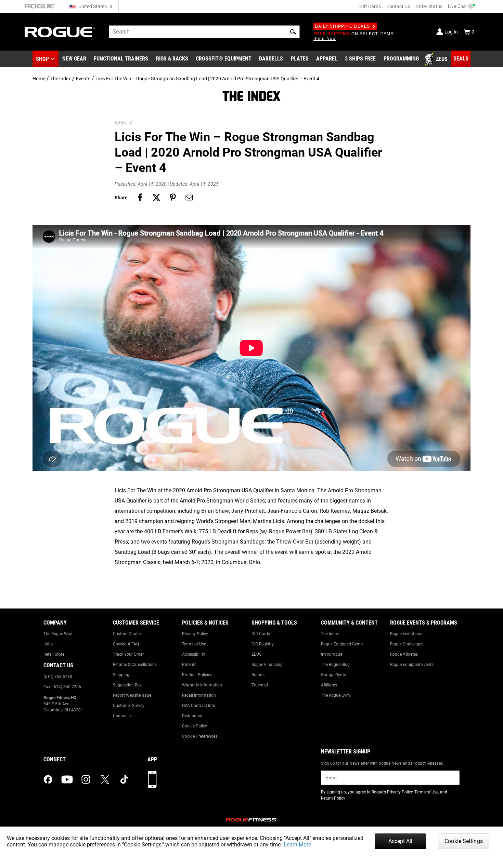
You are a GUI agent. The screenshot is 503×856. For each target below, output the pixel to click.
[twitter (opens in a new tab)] (105, 779)
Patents (189, 664)
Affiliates (329, 685)
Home (39, 78)
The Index (60, 78)
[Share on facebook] (140, 197)
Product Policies (197, 674)
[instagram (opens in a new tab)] (85, 779)
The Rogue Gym (335, 695)
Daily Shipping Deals (342, 26)
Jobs (48, 644)
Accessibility (193, 654)
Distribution (193, 715)
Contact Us (398, 6)
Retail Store (53, 654)
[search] (204, 31)
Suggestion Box (127, 685)
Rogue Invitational (407, 633)
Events (83, 78)
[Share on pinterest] (173, 197)
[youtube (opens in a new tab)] (67, 779)
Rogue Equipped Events (412, 664)
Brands (258, 674)
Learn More (297, 844)
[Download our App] (152, 779)
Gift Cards (370, 6)
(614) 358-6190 (57, 676)
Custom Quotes (127, 633)
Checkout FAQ (126, 644)
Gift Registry (263, 644)
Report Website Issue (132, 695)
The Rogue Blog (335, 664)
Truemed (260, 685)
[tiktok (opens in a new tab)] (124, 779)
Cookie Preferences (199, 736)
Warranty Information (202, 685)
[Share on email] (189, 197)
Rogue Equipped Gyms (342, 644)
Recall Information (199, 695)
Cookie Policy (194, 726)
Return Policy (333, 798)
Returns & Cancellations (135, 664)
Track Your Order (128, 654)
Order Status (428, 6)
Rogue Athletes (404, 654)
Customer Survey (128, 705)
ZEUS (256, 654)
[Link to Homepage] (60, 32)
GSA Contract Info (198, 705)
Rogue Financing (267, 664)
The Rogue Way (57, 633)
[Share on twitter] (156, 197)
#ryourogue (331, 654)
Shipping (121, 674)
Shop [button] (42, 59)
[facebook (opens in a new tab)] (47, 779)
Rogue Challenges (406, 644)
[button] (293, 31)
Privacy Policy (195, 633)
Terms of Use (194, 644)
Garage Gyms (333, 674)
